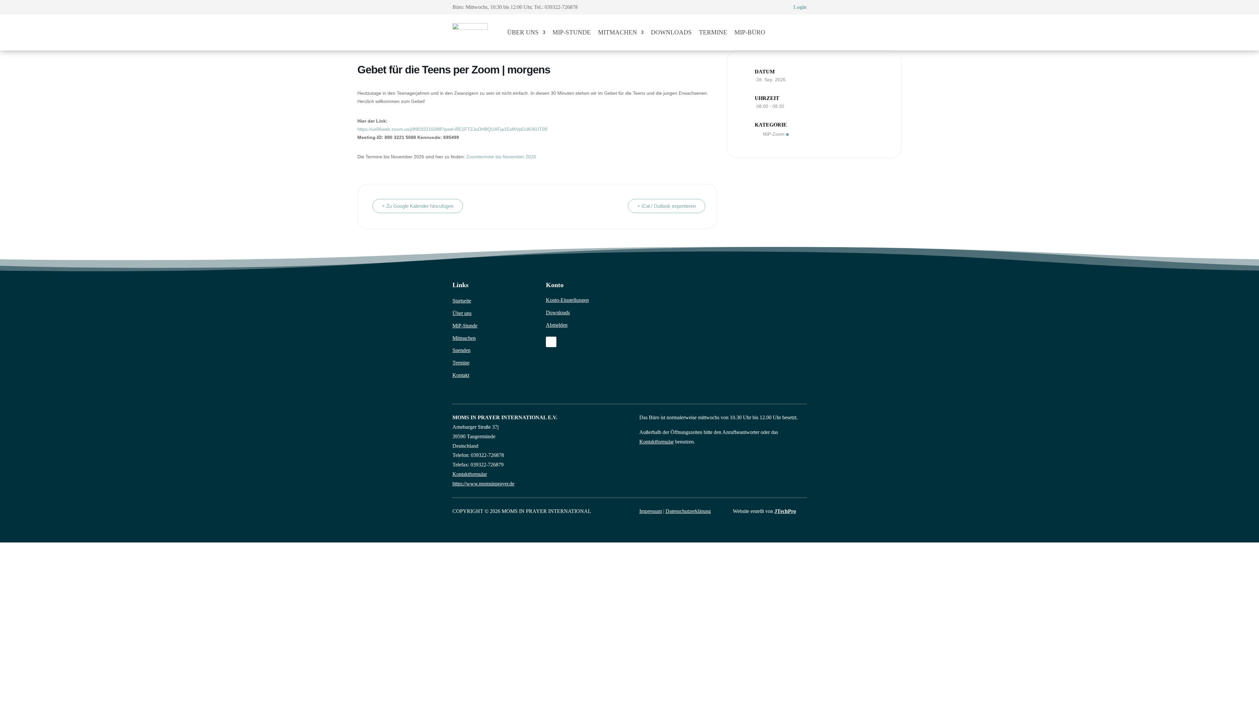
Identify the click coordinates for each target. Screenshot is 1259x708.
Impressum (650, 511)
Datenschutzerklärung (688, 511)
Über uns (523, 32)
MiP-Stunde (571, 32)
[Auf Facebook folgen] (551, 342)
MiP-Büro (749, 32)
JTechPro (785, 511)
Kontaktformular (469, 474)
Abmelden (557, 325)
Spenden (461, 350)
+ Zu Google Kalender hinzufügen (417, 206)
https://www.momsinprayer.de (483, 483)
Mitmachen (617, 32)
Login (800, 7)
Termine (713, 32)
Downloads (671, 32)
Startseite (461, 301)
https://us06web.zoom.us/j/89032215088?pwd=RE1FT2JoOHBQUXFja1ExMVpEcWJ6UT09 (452, 129)
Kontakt (460, 375)
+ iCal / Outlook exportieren (666, 206)
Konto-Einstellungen (567, 300)
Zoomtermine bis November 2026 (501, 156)
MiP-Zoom (774, 134)
